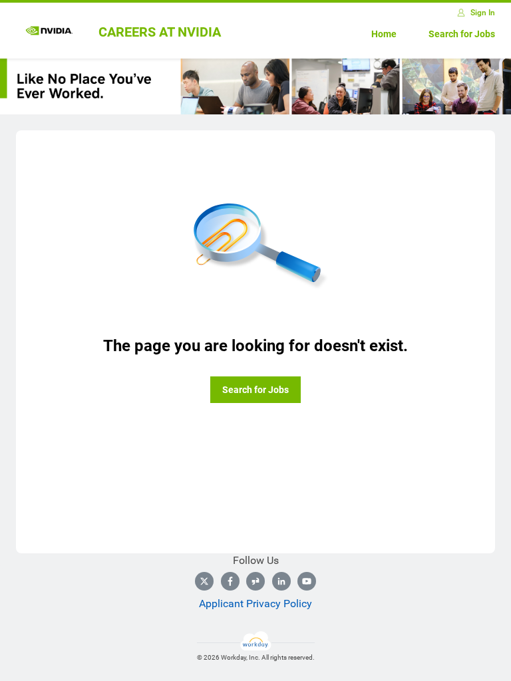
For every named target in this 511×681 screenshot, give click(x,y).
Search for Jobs (461, 34)
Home (384, 34)
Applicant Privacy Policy (255, 603)
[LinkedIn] (281, 581)
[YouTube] (306, 581)
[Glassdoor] (255, 581)
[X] (204, 581)
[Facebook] (230, 581)
